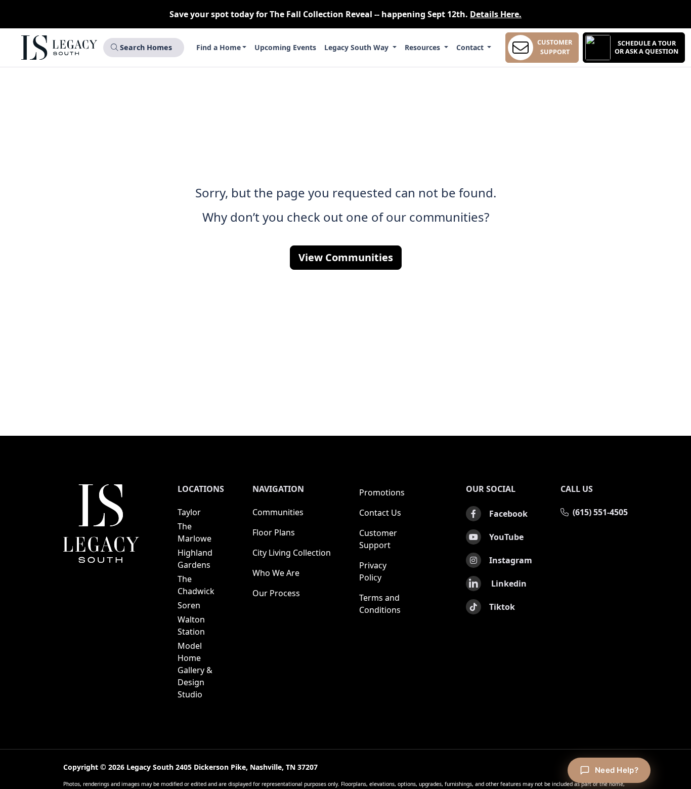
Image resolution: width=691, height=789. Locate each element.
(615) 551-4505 (600, 512)
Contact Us (380, 512)
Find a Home (218, 47)
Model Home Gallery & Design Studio (195, 670)
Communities (278, 512)
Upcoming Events (285, 47)
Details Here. (496, 14)
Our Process (276, 593)
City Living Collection (291, 552)
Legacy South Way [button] (357, 47)
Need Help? (616, 770)
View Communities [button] (345, 257)
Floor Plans (273, 532)
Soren (189, 605)
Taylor (189, 512)
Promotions (382, 492)
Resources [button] (423, 47)
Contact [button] (471, 47)
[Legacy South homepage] (101, 523)
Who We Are (275, 572)
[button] (634, 47)
